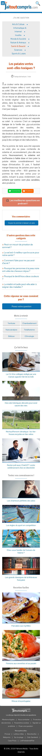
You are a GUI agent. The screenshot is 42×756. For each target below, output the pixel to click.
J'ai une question (21, 18)
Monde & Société (18, 39)
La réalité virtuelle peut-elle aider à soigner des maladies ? (19, 285)
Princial (7, 734)
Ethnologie (29, 336)
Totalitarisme (29, 329)
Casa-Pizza (12, 741)
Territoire (11, 323)
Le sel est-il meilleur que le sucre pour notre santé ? (20, 254)
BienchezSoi (31, 734)
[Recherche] (38, 3)
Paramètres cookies (21, 723)
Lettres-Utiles (19, 734)
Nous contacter (24, 719)
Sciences (18, 50)
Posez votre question (21, 306)
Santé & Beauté (18, 46)
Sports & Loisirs (19, 53)
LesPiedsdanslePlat (27, 741)
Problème (29, 191)
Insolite (18, 35)
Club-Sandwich (32, 737)
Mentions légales (8, 719)
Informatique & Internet (19, 30)
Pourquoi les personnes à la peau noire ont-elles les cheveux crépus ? (20, 269)
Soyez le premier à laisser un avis (21, 223)
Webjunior (6, 737)
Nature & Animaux (18, 42)
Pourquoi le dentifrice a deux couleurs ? (20, 277)
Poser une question (26, 726)
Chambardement (29, 323)
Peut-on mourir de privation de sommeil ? (17, 246)
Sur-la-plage (18, 737)
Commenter (15, 191)
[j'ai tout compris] (21, 5)
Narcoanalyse (11, 329)
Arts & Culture (18, 24)
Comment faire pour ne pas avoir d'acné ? (18, 261)
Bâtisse (11, 336)
